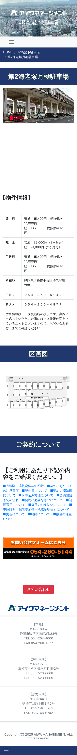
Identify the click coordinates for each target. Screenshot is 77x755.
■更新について (14, 514)
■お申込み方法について (36, 495)
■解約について (39, 514)
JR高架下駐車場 (28, 52)
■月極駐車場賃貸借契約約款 (23, 486)
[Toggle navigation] (11, 42)
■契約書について (34, 490)
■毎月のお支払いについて (47, 505)
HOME (8, 52)
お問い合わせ (38, 589)
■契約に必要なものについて (42, 500)
